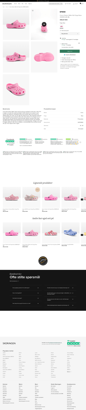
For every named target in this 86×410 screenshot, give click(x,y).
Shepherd (53, 360)
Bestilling (69, 393)
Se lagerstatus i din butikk (67, 47)
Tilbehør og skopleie (7, 399)
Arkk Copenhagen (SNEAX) (8, 356)
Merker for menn (22, 399)
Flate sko (4, 388)
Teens (36, 403)
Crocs (4, 375)
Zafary (68, 367)
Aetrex (4, 354)
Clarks (4, 373)
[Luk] (83, 1)
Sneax (26, 3)
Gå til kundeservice (14, 281)
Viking (68, 362)
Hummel (20, 364)
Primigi (36, 375)
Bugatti (4, 365)
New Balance (37, 358)
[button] (13, 163)
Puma (36, 377)
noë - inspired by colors (40, 362)
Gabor (20, 356)
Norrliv (36, 365)
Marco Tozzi (37, 354)
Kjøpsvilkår (69, 404)
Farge (61, 23)
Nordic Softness (38, 364)
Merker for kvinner (6, 401)
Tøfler (4, 397)
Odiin (36, 367)
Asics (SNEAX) (6, 358)
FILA (20, 354)
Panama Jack (37, 373)
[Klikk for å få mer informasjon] (79, 43)
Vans (68, 360)
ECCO (20, 352)
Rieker (52, 352)
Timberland (53, 377)
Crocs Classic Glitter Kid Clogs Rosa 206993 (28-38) (19, 6)
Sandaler (4, 395)
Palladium (37, 371)
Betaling (68, 395)
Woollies (69, 365)
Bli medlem (53, 386)
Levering (69, 397)
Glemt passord (54, 389)
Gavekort (69, 389)
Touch (68, 356)
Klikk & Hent (69, 399)
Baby (36, 399)
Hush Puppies (22, 365)
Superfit (52, 369)
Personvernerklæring (71, 406)
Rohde (52, 354)
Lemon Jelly (21, 375)
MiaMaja (36, 356)
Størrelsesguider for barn (40, 406)
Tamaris (52, 371)
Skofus (52, 364)
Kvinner (15, 3)
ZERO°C (68, 369)
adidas (4, 352)
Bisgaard (4, 364)
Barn (22, 3)
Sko (19, 388)
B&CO (4, 360)
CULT (4, 377)
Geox (20, 360)
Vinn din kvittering (55, 391)
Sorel (52, 365)
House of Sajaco (22, 362)
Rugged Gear (53, 356)
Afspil (44, 24)
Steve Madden (54, 367)
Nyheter (4, 386)
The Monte (53, 375)
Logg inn (53, 388)
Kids (36, 401)
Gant (20, 358)
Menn (19, 3)
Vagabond (69, 358)
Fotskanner (69, 391)
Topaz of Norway (70, 354)
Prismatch (69, 388)
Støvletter (5, 393)
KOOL (20, 371)
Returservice (69, 401)
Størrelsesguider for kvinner (8, 403)
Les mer (48, 0)
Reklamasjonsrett (70, 403)
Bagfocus (30, 3)
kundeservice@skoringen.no (55, 342)
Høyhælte (5, 391)
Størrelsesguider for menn (24, 401)
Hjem (4, 6)
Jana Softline (21, 369)
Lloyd (20, 377)
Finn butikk (69, 386)
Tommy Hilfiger (70, 352)
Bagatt (4, 362)
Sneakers (5, 389)
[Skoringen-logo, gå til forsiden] (6, 3)
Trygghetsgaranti (38, 408)
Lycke (36, 352)
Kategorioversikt (70, 408)
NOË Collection (38, 360)
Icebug (20, 367)
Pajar (36, 369)
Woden (68, 364)
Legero (20, 373)
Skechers (53, 362)
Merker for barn (38, 404)
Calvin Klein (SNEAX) (7, 369)
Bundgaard (5, 367)
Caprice (4, 371)
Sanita (52, 358)
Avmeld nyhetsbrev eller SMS (57, 393)
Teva (52, 373)
